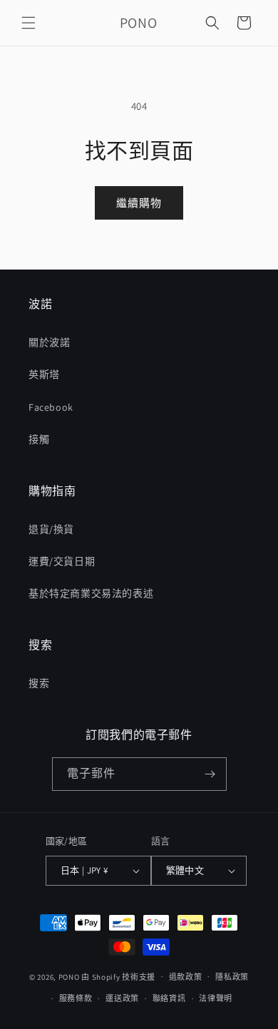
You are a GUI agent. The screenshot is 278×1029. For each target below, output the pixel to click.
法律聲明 (215, 998)
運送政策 (122, 998)
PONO (69, 976)
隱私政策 (232, 977)
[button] (28, 23)
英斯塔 (44, 374)
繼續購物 (139, 203)
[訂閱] (210, 774)
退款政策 (185, 977)
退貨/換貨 (51, 529)
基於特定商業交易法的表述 (91, 593)
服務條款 (76, 998)
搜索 (39, 683)
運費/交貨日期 (62, 561)
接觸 (39, 439)
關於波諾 (49, 342)
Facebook (51, 407)
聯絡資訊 (169, 998)
